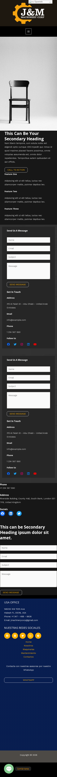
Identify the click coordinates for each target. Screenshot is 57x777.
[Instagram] (21, 344)
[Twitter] (15, 344)
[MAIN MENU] (28, 31)
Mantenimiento (28, 653)
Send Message (18, 284)
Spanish (38, 2)
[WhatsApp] (30, 636)
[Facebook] (8, 344)
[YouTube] (35, 344)
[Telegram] (38, 636)
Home (29, 642)
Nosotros (28, 645)
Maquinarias (28, 649)
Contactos (29, 657)
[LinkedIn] (28, 344)
